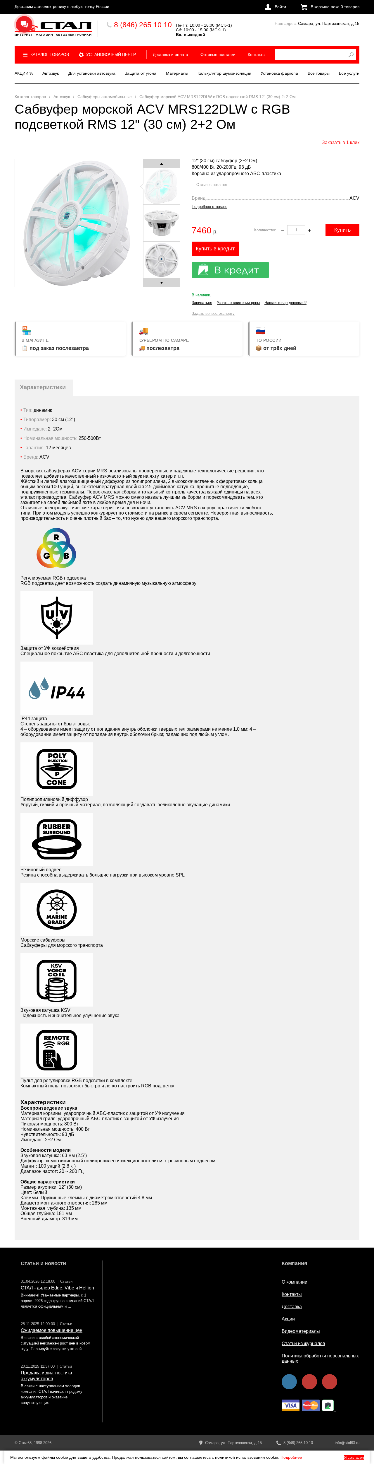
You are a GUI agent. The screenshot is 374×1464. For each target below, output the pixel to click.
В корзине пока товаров (335, 6)
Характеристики (43, 387)
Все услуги (349, 73)
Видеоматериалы (301, 1331)
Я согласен (354, 1457)
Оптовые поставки (218, 54)
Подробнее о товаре (209, 206)
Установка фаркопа (279, 73)
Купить (342, 230)
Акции (288, 1318)
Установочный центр (111, 54)
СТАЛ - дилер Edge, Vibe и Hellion (57, 1287)
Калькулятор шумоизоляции (224, 73)
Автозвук (50, 73)
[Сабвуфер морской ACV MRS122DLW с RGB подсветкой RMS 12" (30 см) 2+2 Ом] (53, 29)
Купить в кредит (215, 249)
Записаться (202, 302)
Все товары (319, 73)
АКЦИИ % (24, 73)
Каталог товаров (49, 54)
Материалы (177, 73)
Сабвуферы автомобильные (104, 96)
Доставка (292, 1306)
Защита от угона (140, 73)
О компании (294, 1281)
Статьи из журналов (303, 1343)
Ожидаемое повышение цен (51, 1330)
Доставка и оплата (170, 54)
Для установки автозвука (91, 73)
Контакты (256, 54)
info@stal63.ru (347, 1443)
